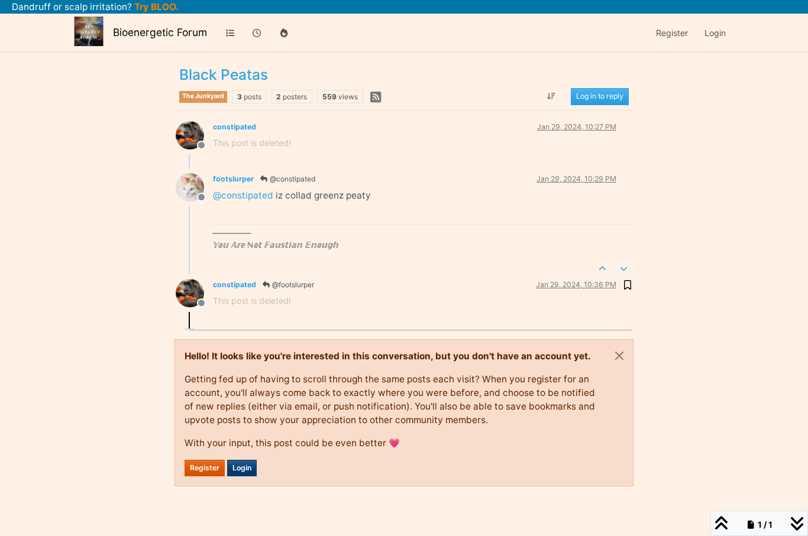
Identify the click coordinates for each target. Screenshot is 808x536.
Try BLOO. (155, 6)
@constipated (291, 178)
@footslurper (292, 284)
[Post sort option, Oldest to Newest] (551, 97)
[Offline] (194, 134)
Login (241, 467)
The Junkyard (203, 96)
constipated (234, 126)
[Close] (619, 356)
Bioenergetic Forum (160, 32)
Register (204, 467)
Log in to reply (599, 96)
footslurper (233, 178)
